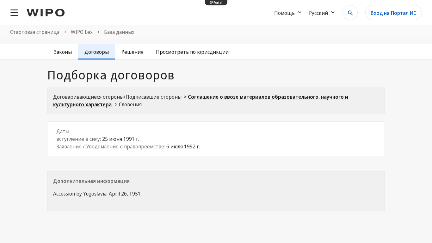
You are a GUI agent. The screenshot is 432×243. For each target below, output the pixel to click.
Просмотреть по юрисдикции (192, 51)
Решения (132, 51)
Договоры (96, 51)
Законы (63, 51)
